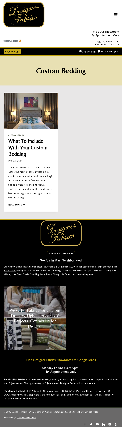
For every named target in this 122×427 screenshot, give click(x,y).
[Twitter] (91, 424)
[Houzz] (103, 424)
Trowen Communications (26, 417)
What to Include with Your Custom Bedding (27, 147)
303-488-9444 (91, 411)
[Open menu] (115, 15)
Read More (16, 205)
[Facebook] (85, 424)
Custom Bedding (16, 135)
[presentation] (31, 111)
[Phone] (109, 424)
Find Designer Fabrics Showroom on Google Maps (61, 360)
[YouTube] (97, 424)
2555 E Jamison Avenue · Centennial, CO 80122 (52, 411)
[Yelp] (115, 424)
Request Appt (12, 51)
